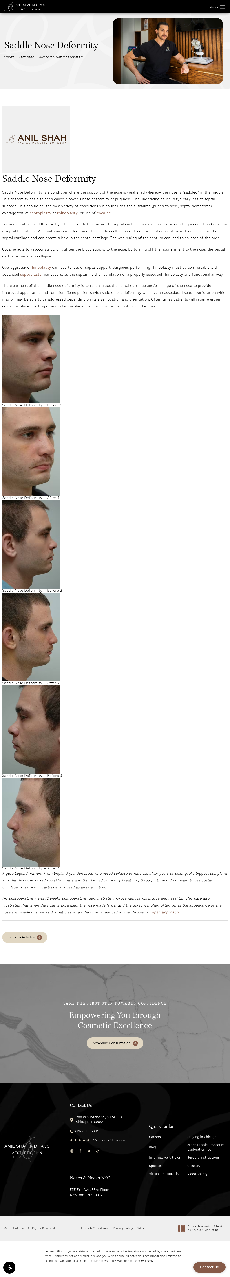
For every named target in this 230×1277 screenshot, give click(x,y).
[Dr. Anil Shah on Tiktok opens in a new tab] (97, 1151)
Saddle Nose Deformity (61, 57)
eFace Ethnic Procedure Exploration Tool (205, 1147)
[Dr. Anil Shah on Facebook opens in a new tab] (80, 1151)
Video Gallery (197, 1174)
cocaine (104, 213)
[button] (9, 1268)
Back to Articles (22, 937)
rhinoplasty (67, 213)
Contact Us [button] (209, 1267)
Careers (155, 1137)
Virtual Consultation (165, 1174)
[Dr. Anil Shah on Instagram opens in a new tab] (72, 1151)
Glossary (193, 1166)
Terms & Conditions (94, 1228)
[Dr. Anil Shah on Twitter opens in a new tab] (89, 1151)
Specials (155, 1166)
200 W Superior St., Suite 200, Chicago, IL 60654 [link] (99, 1120)
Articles (27, 57)
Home (9, 57)
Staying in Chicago (201, 1137)
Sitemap (143, 1228)
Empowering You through (115, 1016)
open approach (165, 912)
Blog (152, 1147)
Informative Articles (165, 1157)
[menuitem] (72, 1151)
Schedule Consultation (112, 1043)
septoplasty (41, 213)
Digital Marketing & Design (207, 1228)
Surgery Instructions (203, 1157)
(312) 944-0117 (143, 1261)
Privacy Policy (123, 1228)
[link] (98, 1131)
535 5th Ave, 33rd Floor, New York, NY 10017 (90, 1192)
